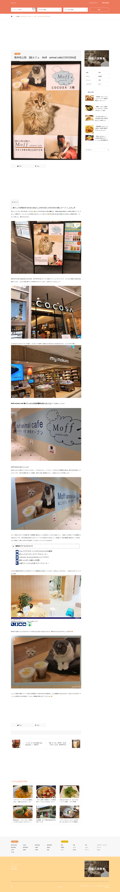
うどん (86, 847)
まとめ (98, 849)
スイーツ (87, 849)
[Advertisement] (60, 34)
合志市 (24, 845)
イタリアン (89, 84)
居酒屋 (100, 76)
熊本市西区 (13, 847)
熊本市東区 (49, 845)
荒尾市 (24, 849)
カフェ (87, 76)
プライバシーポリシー (16, 864)
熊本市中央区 (14, 845)
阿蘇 (48, 849)
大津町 (36, 849)
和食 (87, 72)
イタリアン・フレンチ (102, 845)
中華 (99, 80)
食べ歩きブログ (94, 2)
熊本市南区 (25, 847)
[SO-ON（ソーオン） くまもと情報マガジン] (13, 2)
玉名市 (12, 849)
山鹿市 (36, 847)
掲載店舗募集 (105, 2)
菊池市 (48, 847)
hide (17, 202)
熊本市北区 (37, 845)
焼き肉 (74, 849)
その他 (17, 53)
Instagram (11, 886)
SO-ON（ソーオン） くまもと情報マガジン (94, 885)
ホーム (12, 861)
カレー (100, 84)
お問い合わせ (14, 866)
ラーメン (88, 80)
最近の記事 (91, 92)
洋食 (99, 72)
